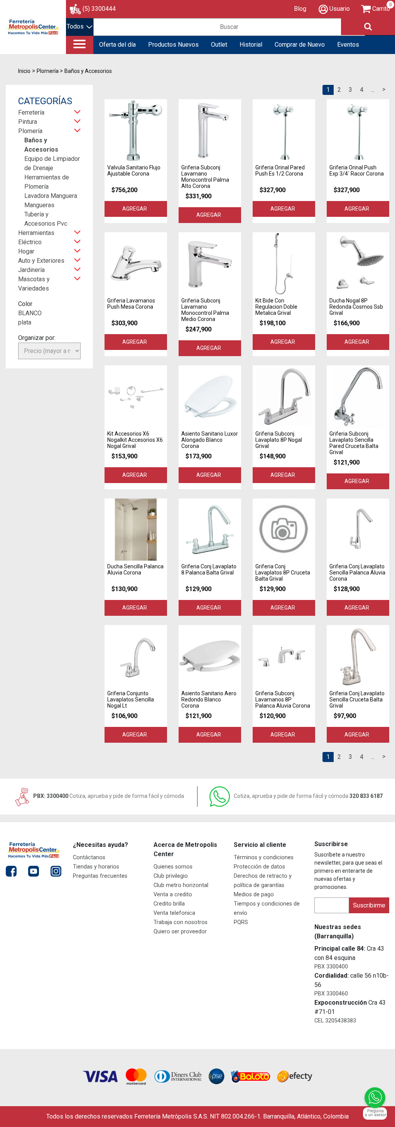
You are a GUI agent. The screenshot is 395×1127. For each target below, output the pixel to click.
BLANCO (30, 313)
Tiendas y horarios (96, 866)
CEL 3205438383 (335, 1020)
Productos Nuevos (173, 44)
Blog (300, 8)
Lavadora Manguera (50, 195)
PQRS (241, 922)
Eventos (348, 44)
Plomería (30, 131)
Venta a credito (173, 894)
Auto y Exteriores (41, 260)
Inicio (24, 71)
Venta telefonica (174, 913)
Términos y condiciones (264, 857)
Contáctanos (89, 857)
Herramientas (36, 233)
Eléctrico (30, 242)
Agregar (135, 209)
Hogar (26, 251)
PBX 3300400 (331, 966)
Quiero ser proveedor (180, 931)
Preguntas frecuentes (100, 876)
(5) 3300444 (99, 8)
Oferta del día (117, 44)
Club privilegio (171, 876)
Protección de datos (259, 866)
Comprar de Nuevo (300, 44)
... (373, 89)
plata (24, 322)
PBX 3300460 (331, 993)
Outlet (219, 44)
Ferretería (31, 112)
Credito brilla (169, 904)
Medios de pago (254, 894)
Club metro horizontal (181, 885)
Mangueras (39, 205)
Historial (251, 44)
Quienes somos (173, 866)
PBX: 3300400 (108, 796)
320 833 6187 (308, 796)
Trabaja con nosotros (181, 922)
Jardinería (31, 270)
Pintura (27, 121)
